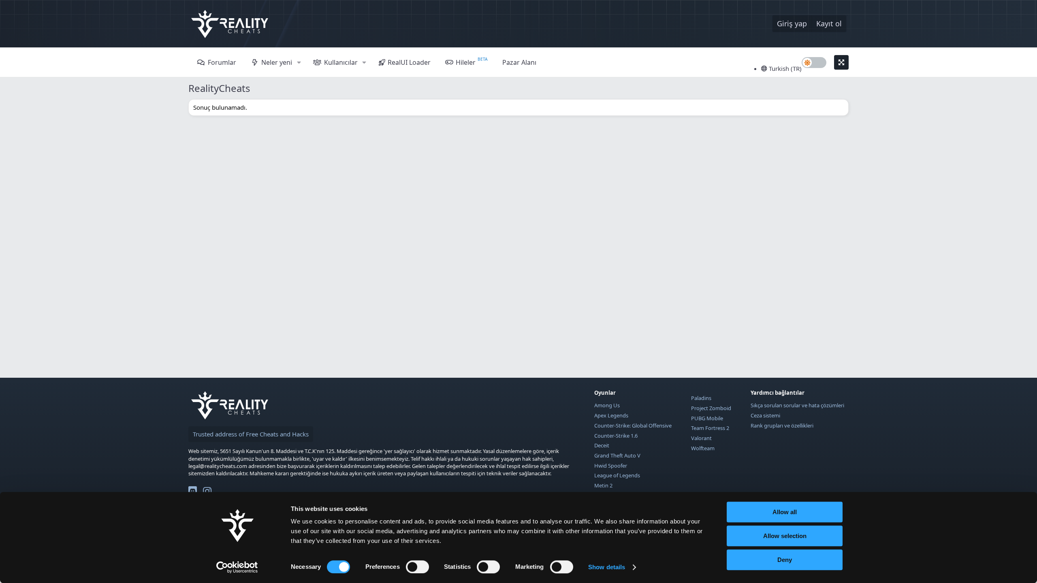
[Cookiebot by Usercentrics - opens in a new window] (237, 567)
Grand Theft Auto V (617, 455)
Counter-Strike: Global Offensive (633, 425)
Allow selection (785, 535)
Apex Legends (611, 415)
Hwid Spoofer (610, 465)
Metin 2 (603, 485)
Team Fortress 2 (710, 428)
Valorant (701, 438)
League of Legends (617, 475)
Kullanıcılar (341, 62)
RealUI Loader (409, 62)
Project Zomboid (711, 408)
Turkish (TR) (784, 68)
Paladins (701, 398)
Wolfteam (703, 448)
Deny (784, 559)
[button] (299, 62)
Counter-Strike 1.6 (616, 435)
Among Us (607, 405)
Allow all (784, 512)
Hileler (466, 62)
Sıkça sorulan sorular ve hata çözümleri (797, 405)
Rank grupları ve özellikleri (782, 425)
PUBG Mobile (707, 418)
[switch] (417, 566)
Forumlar (222, 62)
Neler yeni (276, 62)
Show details (606, 567)
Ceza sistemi (765, 415)
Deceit (601, 445)
